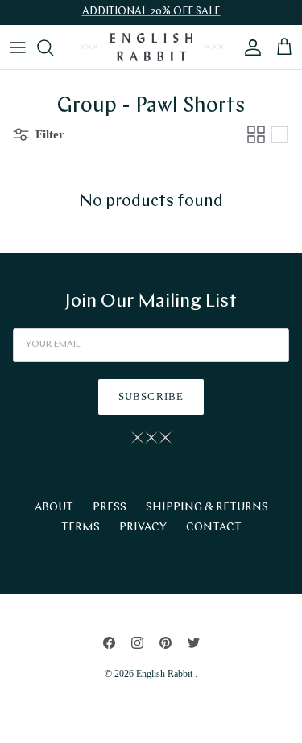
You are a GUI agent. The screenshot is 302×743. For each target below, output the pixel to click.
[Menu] (17, 47)
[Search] (53, 47)
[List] (279, 134)
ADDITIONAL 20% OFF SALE (151, 11)
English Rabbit (165, 673)
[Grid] (256, 134)
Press (109, 508)
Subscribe (150, 396)
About (54, 508)
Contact (214, 528)
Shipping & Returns (207, 508)
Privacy (143, 528)
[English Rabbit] (151, 47)
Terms (80, 528)
